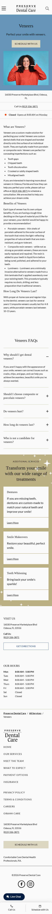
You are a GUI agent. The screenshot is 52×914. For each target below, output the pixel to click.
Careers (9, 806)
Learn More (12, 522)
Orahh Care (11, 813)
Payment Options (15, 774)
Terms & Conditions (17, 799)
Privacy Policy (14, 792)
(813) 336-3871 (30, 106)
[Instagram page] (30, 884)
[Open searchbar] (47, 8)
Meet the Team (13, 760)
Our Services (12, 753)
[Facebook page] (21, 884)
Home (7, 746)
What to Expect (14, 767)
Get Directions (26, 646)
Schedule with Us (26, 43)
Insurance (10, 781)
